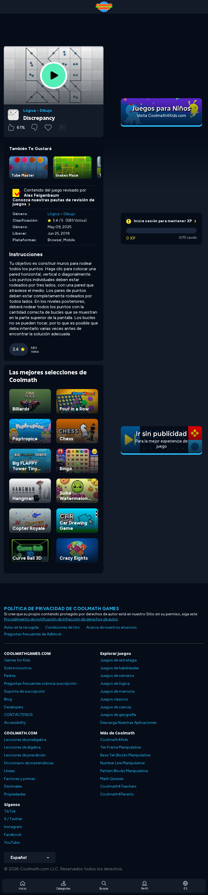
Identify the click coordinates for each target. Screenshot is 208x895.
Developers (13, 707)
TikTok (10, 811)
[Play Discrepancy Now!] (54, 75)
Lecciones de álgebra (22, 747)
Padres (10, 675)
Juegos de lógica (115, 683)
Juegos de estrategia (118, 660)
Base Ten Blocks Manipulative (125, 755)
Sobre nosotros (18, 668)
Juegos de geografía (118, 714)
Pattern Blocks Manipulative (124, 771)
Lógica (29, 111)
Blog (8, 699)
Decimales (13, 786)
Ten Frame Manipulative (120, 747)
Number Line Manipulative (122, 763)
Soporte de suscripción (24, 691)
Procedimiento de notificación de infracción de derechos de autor (61, 619)
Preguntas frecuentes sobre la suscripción (40, 683)
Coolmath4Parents (117, 794)
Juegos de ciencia (115, 707)
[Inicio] (104, 6)
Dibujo (46, 111)
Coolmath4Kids (114, 739)
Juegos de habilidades (119, 668)
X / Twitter (13, 819)
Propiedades (15, 794)
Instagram (13, 826)
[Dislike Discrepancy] (34, 127)
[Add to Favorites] (48, 127)
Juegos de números (117, 675)
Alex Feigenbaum (41, 195)
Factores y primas (19, 778)
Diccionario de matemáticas (29, 763)
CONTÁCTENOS (18, 714)
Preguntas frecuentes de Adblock (32, 634)
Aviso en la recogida (21, 627)
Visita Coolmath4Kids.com (161, 115)
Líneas (9, 771)
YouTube (12, 842)
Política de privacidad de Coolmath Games (61, 608)
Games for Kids (17, 660)
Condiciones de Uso (62, 627)
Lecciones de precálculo (25, 755)
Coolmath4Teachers (118, 786)
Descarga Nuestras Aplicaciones (128, 722)
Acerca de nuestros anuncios (111, 627)
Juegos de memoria (117, 691)
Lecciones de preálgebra (25, 739)
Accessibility (15, 722)
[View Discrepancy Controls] (62, 127)
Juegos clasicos (114, 699)
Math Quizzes (111, 778)
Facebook (12, 834)
